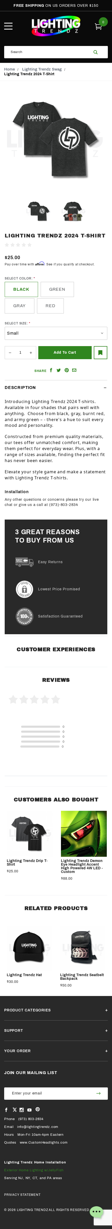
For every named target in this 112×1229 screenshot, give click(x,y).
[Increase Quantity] (31, 352)
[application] (96, 1213)
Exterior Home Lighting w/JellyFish (34, 1170)
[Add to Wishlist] (100, 352)
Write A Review (46, 245)
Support (13, 1031)
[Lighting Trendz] (56, 26)
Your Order (17, 1051)
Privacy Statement (22, 1195)
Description (20, 387)
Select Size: (16, 323)
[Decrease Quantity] (10, 352)
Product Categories (27, 1010)
